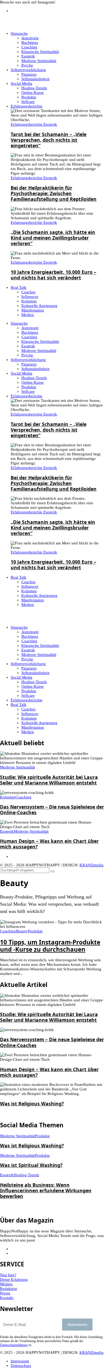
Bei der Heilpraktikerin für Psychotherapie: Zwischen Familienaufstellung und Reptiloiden (54, 193)
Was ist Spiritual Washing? (31, 1165)
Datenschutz (21, 1365)
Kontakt (6, 1298)
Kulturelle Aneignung (39, 723)
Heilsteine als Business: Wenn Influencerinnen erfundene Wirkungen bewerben (45, 1190)
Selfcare (28, 695)
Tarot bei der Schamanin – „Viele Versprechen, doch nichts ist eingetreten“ (48, 140)
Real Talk (18, 704)
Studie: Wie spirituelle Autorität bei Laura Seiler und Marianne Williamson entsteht (49, 780)
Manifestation (32, 727)
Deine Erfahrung (14, 1279)
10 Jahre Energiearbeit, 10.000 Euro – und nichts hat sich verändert (53, 275)
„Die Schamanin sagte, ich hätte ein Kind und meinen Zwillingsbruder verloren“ (53, 238)
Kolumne (29, 718)
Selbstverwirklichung (28, 664)
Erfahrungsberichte (26, 700)
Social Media (21, 677)
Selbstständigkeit (35, 673)
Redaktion (8, 1288)
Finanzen (29, 668)
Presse (5, 1293)
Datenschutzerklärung (13, 1345)
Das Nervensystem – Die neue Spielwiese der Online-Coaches (52, 810)
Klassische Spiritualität (40, 645)
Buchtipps (29, 636)
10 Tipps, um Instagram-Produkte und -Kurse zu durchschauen (50, 946)
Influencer (29, 714)
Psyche (27, 659)
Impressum (20, 1361)
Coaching (29, 641)
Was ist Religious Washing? (32, 1103)
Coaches (28, 709)
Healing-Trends (34, 682)
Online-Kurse (32, 686)
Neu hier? (8, 1275)
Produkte (28, 691)
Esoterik (28, 650)
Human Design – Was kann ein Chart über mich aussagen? (49, 844)
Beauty (22, 931)
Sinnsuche (19, 627)
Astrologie (30, 632)
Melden (6, 1284)
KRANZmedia (91, 865)
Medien (27, 732)
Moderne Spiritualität (38, 654)
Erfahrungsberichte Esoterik (34, 124)
